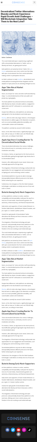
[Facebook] (7, 430)
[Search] (34, 2)
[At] (18, 434)
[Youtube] (18, 430)
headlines (20, 79)
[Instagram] (24, 430)
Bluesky (4, 118)
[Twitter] (13, 430)
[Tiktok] (29, 430)
